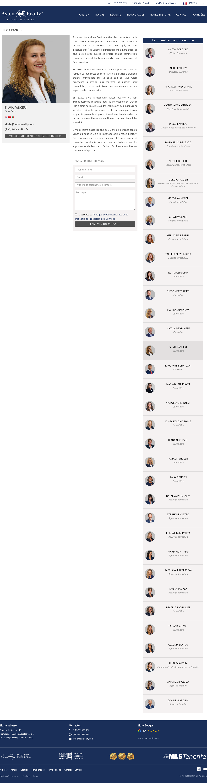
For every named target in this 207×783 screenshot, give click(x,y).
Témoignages (135, 14)
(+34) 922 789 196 (117, 3)
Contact (182, 14)
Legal (35, 776)
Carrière (199, 14)
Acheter (83, 14)
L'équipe (115, 14)
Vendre (100, 14)
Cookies (26, 776)
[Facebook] (199, 769)
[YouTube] (205, 769)
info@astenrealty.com (165, 3)
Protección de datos (9, 776)
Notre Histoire (160, 14)
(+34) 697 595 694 (141, 3)
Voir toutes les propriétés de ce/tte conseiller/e (35, 136)
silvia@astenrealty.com (19, 124)
